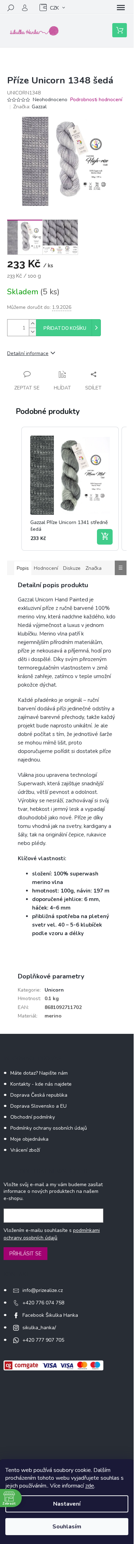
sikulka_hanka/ (39, 1327)
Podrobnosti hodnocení (96, 99)
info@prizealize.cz (42, 1290)
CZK (54, 8)
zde (89, 1486)
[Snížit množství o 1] (32, 332)
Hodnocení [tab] (46, 568)
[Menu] (121, 7)
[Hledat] (11, 7)
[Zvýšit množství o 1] (32, 324)
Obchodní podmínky (32, 1117)
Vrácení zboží (25, 1150)
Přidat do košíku (64, 328)
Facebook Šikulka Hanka (50, 1315)
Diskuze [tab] (72, 568)
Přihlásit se (25, 1253)
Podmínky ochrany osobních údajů (48, 1128)
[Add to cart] (105, 537)
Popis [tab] (23, 568)
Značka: (30, 106)
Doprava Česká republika (38, 1095)
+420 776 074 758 (43, 1302)
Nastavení (67, 1504)
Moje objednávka (29, 1139)
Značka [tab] (94, 568)
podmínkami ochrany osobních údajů (52, 1234)
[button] (14, 488)
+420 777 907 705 (43, 1340)
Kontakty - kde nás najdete (41, 1084)
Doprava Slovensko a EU (38, 1106)
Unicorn (54, 990)
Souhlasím (66, 1527)
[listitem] (70, 489)
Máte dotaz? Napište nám (39, 1073)
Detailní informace (27, 353)
